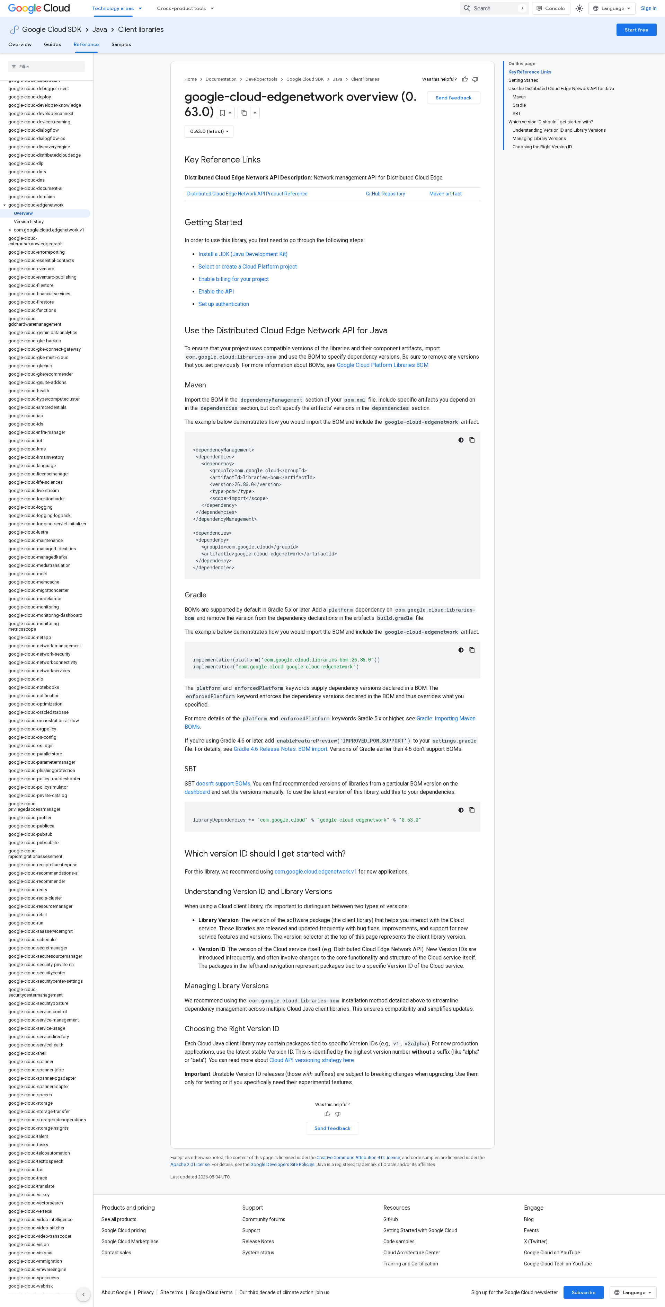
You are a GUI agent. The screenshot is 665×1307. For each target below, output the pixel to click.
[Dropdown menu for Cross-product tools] (214, 8)
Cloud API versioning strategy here (311, 1060)
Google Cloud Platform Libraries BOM (382, 365)
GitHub (390, 1219)
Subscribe (584, 1292)
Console (555, 8)
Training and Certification (410, 1263)
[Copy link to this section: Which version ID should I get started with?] (353, 854)
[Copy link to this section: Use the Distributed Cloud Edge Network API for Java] (394, 331)
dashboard (197, 792)
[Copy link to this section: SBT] (203, 769)
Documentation (221, 79)
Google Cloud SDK (51, 29)
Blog (529, 1219)
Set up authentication (223, 304)
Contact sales (116, 1252)
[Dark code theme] (461, 440)
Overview (20, 44)
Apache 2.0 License (190, 1164)
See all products (118, 1219)
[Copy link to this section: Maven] (213, 385)
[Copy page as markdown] (244, 113)
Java (99, 29)
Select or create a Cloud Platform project (247, 266)
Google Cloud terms (211, 1292)
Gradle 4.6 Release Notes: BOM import (280, 749)
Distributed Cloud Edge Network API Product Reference (247, 193)
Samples (121, 44)
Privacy (146, 1292)
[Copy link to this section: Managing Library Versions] (276, 986)
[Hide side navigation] (83, 1294)
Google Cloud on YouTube (552, 1252)
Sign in (649, 8)
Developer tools (261, 79)
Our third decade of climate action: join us (284, 1292)
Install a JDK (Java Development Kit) (242, 254)
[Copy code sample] (472, 440)
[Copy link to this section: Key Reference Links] (268, 160)
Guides (52, 44)
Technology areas (113, 8)
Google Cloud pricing (123, 1230)
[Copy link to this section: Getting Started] (249, 223)
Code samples (399, 1241)
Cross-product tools (181, 8)
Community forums (263, 1219)
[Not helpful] (475, 79)
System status (258, 1252)
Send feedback (454, 98)
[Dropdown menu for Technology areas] (142, 8)
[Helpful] (465, 79)
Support (251, 1230)
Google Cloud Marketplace (130, 1241)
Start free (636, 30)
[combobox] (494, 8)
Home (191, 79)
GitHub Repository (385, 193)
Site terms (171, 1292)
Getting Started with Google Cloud (420, 1230)
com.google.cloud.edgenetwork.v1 (316, 871)
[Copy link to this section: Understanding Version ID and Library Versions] (339, 892)
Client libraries (141, 29)
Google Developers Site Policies (282, 1164)
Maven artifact (445, 193)
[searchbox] (46, 66)
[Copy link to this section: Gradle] (213, 595)
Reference (86, 44)
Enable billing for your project (233, 279)
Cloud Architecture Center (411, 1252)
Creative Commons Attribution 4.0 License (358, 1157)
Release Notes (258, 1241)
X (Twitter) (536, 1241)
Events (531, 1230)
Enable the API (216, 291)
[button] (45, 205)
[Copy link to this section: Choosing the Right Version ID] (286, 1029)
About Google (116, 1292)
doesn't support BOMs (223, 783)
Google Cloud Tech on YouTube (558, 1263)
